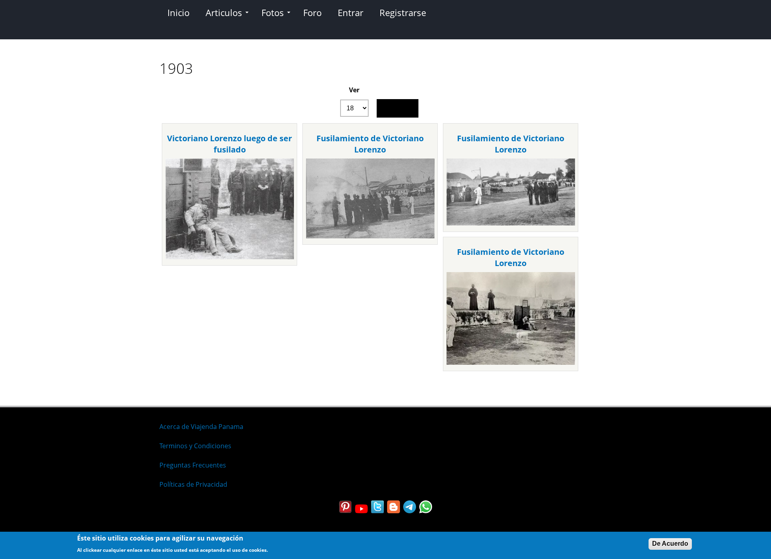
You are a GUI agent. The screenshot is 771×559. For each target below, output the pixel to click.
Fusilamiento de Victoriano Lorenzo (370, 144)
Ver (354, 89)
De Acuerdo (670, 543)
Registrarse (402, 12)
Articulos (224, 12)
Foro (312, 12)
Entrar (350, 12)
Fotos (272, 12)
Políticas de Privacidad (193, 484)
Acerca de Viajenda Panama (201, 426)
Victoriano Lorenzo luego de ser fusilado (229, 144)
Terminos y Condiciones (195, 445)
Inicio (178, 12)
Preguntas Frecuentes (192, 465)
